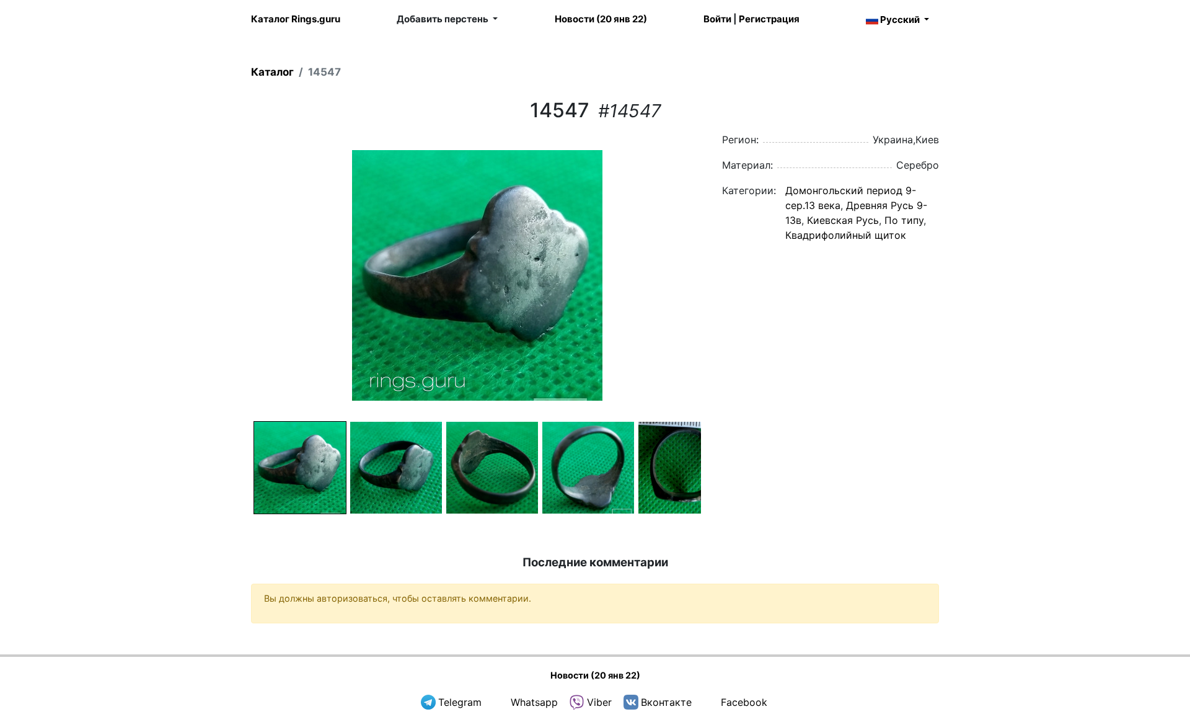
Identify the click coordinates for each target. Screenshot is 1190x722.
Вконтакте (666, 702)
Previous (235, 275)
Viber (599, 702)
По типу (903, 220)
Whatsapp (534, 702)
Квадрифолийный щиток (845, 235)
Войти (717, 19)
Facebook (744, 702)
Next (719, 275)
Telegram (460, 702)
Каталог (272, 72)
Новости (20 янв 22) (601, 19)
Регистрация (769, 19)
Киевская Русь (843, 220)
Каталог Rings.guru (295, 19)
